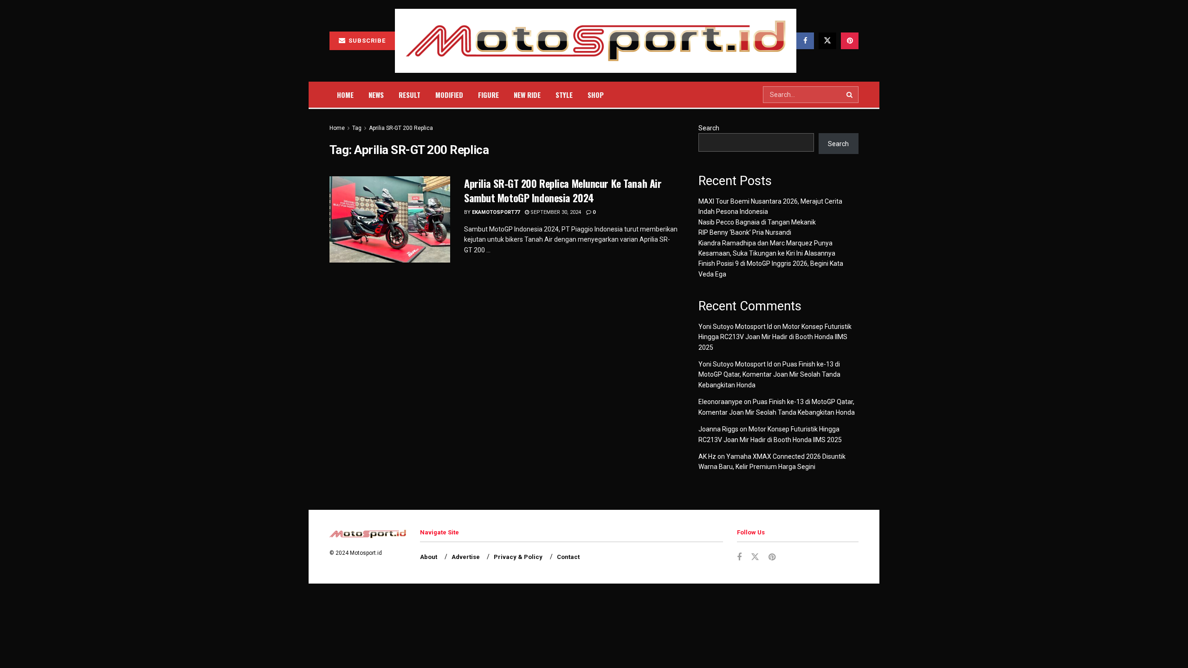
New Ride (527, 95)
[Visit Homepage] (595, 41)
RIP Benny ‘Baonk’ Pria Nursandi (744, 232)
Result (409, 95)
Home (345, 95)
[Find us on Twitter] (827, 40)
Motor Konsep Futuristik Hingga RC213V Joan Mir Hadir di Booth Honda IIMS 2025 (775, 337)
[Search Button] (850, 94)
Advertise (466, 556)
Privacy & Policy (518, 556)
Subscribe (366, 40)
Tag (357, 128)
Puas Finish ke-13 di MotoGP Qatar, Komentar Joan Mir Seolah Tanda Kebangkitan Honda (769, 374)
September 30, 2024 (555, 212)
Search (708, 128)
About (428, 556)
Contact (568, 556)
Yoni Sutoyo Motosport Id (735, 326)
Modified (449, 95)
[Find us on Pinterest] (850, 40)
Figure (488, 95)
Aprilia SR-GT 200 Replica (401, 128)
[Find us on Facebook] (805, 40)
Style (564, 95)
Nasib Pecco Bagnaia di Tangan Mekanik (757, 222)
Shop (596, 95)
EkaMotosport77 (496, 212)
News (376, 95)
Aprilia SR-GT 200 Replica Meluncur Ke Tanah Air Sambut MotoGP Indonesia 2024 (562, 190)
